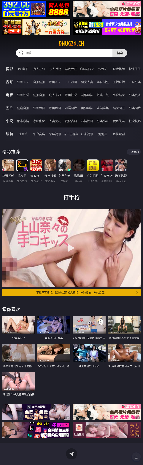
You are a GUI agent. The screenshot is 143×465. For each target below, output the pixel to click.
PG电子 (23, 69)
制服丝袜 (87, 95)
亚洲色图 (39, 108)
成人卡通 (55, 95)
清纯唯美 (103, 108)
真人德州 (39, 69)
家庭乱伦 (39, 121)
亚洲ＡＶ (23, 82)
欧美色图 (55, 108)
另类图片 (135, 108)
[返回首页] (136, 456)
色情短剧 (119, 134)
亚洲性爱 (23, 95)
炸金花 (102, 69)
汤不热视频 (70, 134)
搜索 (120, 53)
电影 (9, 94)
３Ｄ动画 (71, 82)
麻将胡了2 (87, 69)
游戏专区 (71, 69)
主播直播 (119, 82)
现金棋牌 (119, 69)
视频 (9, 81)
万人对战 (55, 69)
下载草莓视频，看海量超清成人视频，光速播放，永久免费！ (71, 292)
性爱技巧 (135, 121)
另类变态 (135, 95)
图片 (9, 107)
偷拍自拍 (39, 95)
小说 (9, 120)
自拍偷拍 (39, 82)
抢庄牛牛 (135, 69)
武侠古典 (71, 121)
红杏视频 (87, 134)
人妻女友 (55, 121)
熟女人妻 (87, 82)
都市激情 (23, 121)
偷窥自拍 (23, 108)
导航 (9, 133)
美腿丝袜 (87, 108)
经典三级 (103, 95)
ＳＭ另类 (135, 82)
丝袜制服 (103, 82)
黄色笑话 (119, 121)
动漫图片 (71, 108)
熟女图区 (119, 108)
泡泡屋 (102, 134)
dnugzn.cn (71, 43)
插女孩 (23, 134)
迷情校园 (87, 121)
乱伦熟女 (119, 95)
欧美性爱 (71, 95)
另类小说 (103, 121)
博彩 (9, 68)
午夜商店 (39, 134)
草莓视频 (55, 134)
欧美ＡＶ (55, 82)
